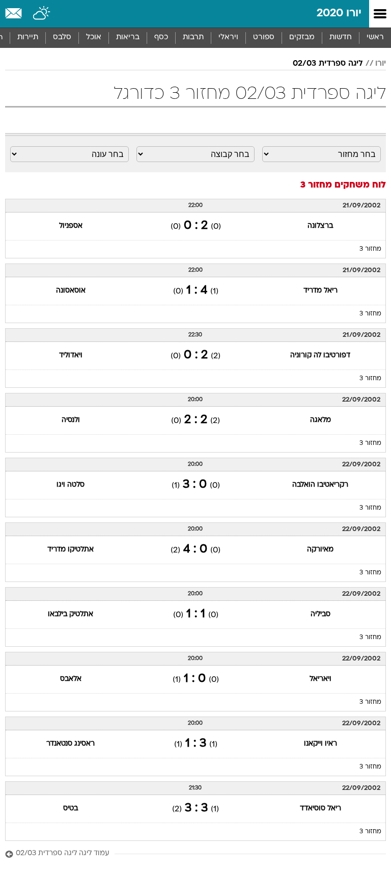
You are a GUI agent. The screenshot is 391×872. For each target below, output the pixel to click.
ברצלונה (320, 226)
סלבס (62, 37)
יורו (380, 64)
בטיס (70, 808)
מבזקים (302, 37)
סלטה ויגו (71, 485)
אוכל (93, 37)
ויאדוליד (70, 355)
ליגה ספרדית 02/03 (328, 64)
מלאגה (320, 420)
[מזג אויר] (42, 13)
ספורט (263, 37)
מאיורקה (320, 549)
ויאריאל (320, 679)
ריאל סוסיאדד (320, 808)
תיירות (27, 37)
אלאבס (70, 679)
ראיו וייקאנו (320, 744)
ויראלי (228, 37)
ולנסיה (71, 420)
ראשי (375, 37)
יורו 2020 (339, 13)
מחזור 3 (370, 249)
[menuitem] (340, 37)
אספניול (70, 226)
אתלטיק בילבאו (70, 614)
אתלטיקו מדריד (70, 549)
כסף (161, 37)
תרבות (193, 37)
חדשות (340, 37)
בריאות (127, 37)
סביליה (320, 614)
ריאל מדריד (320, 290)
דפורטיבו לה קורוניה (320, 355)
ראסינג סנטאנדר (70, 744)
